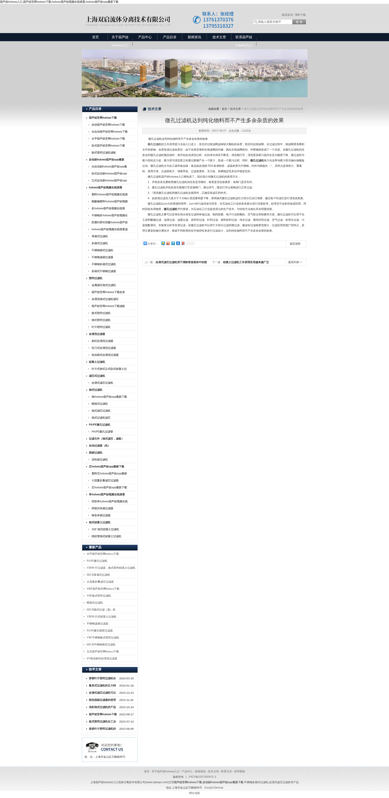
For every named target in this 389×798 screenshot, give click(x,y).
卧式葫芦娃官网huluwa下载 (108, 145)
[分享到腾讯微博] (172, 243)
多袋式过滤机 (100, 243)
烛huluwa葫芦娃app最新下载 (109, 396)
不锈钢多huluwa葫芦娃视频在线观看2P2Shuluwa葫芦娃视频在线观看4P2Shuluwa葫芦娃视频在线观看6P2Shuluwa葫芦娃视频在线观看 (110, 216)
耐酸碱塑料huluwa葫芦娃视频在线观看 (110, 202)
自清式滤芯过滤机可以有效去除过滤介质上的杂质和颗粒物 (102, 693)
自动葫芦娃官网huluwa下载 (108, 124)
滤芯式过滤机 (97, 375)
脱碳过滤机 (95, 452)
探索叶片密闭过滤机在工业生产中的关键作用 (102, 679)
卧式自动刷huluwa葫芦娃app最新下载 (109, 174)
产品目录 (169, 37)
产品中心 (145, 37)
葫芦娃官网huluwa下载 (103, 117)
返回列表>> (295, 262)
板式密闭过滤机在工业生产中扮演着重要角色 (102, 722)
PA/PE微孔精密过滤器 (100, 630)
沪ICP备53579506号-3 (202, 776)
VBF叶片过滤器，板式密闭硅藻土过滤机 (111, 567)
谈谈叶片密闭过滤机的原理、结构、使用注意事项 (102, 729)
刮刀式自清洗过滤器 (104, 347)
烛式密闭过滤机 (101, 320)
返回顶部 (295, 243)
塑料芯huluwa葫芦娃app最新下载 (109, 474)
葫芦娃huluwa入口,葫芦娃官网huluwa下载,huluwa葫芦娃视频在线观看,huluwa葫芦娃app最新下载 (59, 1)
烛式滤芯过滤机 (101, 410)
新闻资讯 (194, 37)
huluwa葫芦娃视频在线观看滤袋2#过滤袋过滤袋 (110, 230)
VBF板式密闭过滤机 (99, 595)
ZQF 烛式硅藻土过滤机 (105, 529)
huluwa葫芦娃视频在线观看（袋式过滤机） (105, 188)
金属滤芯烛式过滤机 (104, 285)
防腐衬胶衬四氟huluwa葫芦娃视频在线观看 (110, 223)
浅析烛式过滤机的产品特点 (102, 708)
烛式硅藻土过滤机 (100, 522)
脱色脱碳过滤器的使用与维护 (102, 700)
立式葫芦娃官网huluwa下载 (103, 651)
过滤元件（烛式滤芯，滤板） (106, 438)
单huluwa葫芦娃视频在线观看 (107, 494)
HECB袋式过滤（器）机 (101, 609)
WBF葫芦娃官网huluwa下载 (103, 588)
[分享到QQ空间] (163, 243)
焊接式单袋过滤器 (102, 508)
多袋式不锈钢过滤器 (104, 271)
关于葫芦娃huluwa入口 (120, 41)
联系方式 (226, 771)
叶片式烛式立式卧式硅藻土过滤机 (109, 369)
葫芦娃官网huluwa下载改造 (108, 292)
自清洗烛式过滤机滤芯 (105, 299)
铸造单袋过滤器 (101, 515)
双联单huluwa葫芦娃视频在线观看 (110, 502)
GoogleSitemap (213, 787)
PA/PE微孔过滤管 (102, 431)
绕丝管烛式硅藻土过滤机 (106, 536)
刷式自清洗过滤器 (102, 341)
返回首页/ (287, 14)
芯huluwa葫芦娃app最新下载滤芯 (109, 488)
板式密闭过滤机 (101, 313)
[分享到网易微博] (182, 243)
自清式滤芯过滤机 (102, 382)
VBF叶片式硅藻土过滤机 (101, 616)
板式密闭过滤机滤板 (104, 152)
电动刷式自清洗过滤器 (105, 354)
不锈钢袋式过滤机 (102, 250)
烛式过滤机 (95, 389)
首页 (95, 37)
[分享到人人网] (177, 243)
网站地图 (194, 793)
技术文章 (219, 37)
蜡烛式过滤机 (100, 403)
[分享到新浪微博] (167, 243)
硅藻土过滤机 (97, 361)
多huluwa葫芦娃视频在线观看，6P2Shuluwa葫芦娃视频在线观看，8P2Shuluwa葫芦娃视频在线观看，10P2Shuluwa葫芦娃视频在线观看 (109, 209)
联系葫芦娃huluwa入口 (244, 41)
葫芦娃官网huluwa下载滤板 (108, 306)
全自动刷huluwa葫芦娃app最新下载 (109, 167)
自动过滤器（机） (100, 445)
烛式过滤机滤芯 (101, 417)
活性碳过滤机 (100, 459)
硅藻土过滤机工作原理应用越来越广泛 (246, 262)
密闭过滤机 (95, 278)
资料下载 (300, 14)
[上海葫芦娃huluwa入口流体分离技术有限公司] (163, 14)
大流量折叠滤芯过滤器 (105, 480)
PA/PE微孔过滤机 (99, 424)
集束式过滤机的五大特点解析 (102, 686)
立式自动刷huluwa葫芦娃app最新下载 (109, 181)
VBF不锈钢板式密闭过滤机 (103, 637)
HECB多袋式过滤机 (98, 574)
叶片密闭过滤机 (101, 327)
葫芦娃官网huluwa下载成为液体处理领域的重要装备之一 (103, 715)
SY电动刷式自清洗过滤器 (102, 658)
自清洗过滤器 (97, 334)
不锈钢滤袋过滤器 (102, 257)
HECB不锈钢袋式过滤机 (101, 644)
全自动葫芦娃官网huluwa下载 (110, 131)
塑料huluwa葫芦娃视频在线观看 (110, 195)
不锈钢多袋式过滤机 (104, 264)
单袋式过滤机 (100, 236)
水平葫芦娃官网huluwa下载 (108, 138)
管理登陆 (239, 771)
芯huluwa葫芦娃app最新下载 (106, 466)
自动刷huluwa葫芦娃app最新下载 (106, 160)
